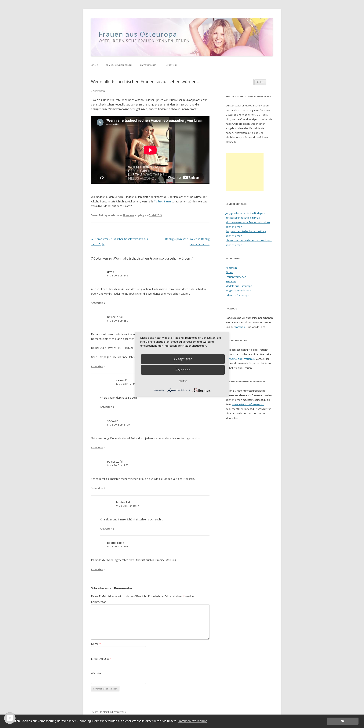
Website (96, 673)
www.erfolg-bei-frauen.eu (240, 358)
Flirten (229, 272)
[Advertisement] (245, 172)
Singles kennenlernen (238, 290)
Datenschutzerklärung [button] (192, 721)
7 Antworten (98, 91)
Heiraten (231, 281)
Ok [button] (342, 721)
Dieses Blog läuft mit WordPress (108, 712)
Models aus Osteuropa (239, 286)
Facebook (240, 327)
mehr (183, 380)
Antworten (97, 303)
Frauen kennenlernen (119, 65)
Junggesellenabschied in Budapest (245, 213)
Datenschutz (148, 65)
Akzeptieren (183, 359)
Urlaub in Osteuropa (237, 295)
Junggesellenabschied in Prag (243, 217)
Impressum (171, 65)
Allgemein (128, 215)
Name (96, 644)
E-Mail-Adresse (101, 658)
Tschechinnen (162, 201)
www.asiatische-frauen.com (248, 404)
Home (94, 65)
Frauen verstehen (236, 277)
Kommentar (98, 602)
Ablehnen (183, 370)
